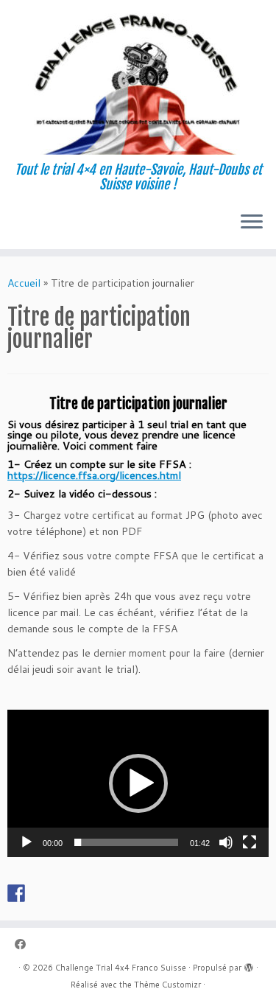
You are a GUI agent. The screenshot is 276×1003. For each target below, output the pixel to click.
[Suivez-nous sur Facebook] (24, 944)
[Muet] (226, 842)
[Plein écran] (249, 842)
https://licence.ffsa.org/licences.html (94, 475)
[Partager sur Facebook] (16, 893)
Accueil (23, 283)
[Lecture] (26, 842)
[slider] (126, 842)
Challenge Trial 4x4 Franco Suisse (120, 968)
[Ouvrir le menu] (252, 223)
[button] (138, 783)
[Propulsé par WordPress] (249, 965)
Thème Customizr (167, 984)
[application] (138, 783)
